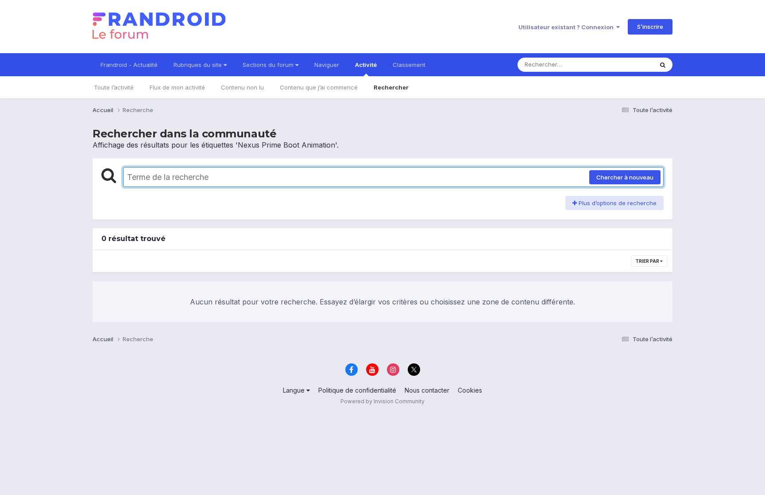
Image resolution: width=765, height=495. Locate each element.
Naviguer (326, 64)
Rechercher (391, 87)
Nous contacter (427, 390)
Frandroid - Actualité (129, 64)
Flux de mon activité (177, 87)
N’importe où (624, 64)
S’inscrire (650, 26)
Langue (294, 390)
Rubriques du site (199, 64)
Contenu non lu (242, 87)
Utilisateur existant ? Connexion (567, 27)
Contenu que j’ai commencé (319, 87)
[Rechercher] (662, 65)
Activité (366, 64)
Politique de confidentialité (357, 390)
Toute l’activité (114, 87)
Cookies (470, 390)
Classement (409, 64)
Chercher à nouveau (624, 177)
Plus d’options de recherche (617, 203)
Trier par (647, 261)
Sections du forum (269, 64)
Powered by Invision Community (382, 401)
